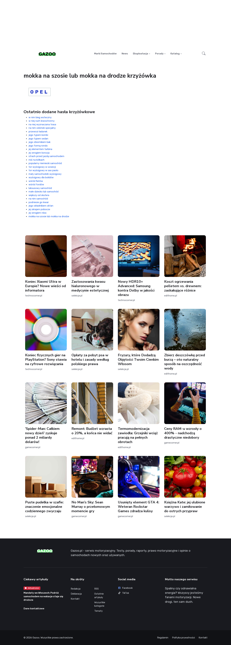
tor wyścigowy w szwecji (42, 166)
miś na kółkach (36, 159)
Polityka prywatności (183, 637)
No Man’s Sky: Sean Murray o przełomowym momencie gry (91, 506)
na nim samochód (38, 198)
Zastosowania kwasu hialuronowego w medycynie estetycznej (90, 286)
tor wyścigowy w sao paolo (43, 170)
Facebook (127, 588)
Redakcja (75, 588)
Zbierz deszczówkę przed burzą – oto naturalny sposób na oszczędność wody (184, 362)
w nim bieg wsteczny (40, 117)
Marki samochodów (105, 53)
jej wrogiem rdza (37, 212)
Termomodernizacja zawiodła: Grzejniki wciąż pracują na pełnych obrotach (138, 435)
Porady (159, 53)
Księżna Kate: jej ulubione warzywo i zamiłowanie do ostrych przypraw (184, 506)
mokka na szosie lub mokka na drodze (49, 216)
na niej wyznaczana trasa (42, 124)
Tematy (98, 610)
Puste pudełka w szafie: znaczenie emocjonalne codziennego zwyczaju (44, 506)
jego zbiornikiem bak (39, 142)
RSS (96, 588)
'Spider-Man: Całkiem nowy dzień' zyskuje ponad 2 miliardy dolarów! (42, 435)
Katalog (175, 53)
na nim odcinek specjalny (42, 128)
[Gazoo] (47, 54)
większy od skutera (39, 195)
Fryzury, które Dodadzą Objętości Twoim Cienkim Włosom (138, 359)
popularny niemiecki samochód (45, 163)
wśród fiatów (36, 181)
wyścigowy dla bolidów (41, 177)
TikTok (125, 593)
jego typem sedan (38, 138)
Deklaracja (76, 593)
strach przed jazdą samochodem (46, 156)
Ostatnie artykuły (99, 595)
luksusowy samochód (40, 188)
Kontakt (75, 598)
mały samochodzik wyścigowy (45, 174)
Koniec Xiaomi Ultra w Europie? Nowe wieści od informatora (45, 286)
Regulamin (162, 637)
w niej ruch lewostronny (42, 120)
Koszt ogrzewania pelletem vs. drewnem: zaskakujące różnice (182, 286)
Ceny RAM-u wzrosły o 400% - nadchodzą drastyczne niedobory (183, 433)
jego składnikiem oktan (41, 205)
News (125, 53)
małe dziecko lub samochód (43, 191)
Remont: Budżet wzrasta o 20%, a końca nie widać (92, 431)
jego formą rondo (38, 145)
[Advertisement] (115, 25)
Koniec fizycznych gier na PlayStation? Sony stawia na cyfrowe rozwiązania (46, 359)
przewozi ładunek (38, 131)
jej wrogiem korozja (39, 152)
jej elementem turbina (40, 149)
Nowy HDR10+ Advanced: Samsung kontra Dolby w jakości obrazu (136, 288)
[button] (203, 53)
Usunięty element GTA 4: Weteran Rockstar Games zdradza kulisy (138, 506)
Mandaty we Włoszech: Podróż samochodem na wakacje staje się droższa (43, 596)
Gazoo (36, 637)
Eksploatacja (140, 53)
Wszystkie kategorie (99, 604)
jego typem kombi (38, 135)
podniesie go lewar (39, 202)
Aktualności (33, 588)
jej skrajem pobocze (39, 209)
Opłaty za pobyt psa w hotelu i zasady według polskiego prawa (90, 359)
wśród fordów (36, 184)
